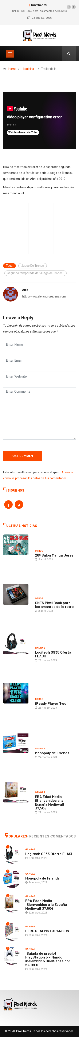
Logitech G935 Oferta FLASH (53, 654)
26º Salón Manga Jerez (54, 555)
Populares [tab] (16, 836)
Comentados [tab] (63, 836)
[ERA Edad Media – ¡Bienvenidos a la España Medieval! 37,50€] (17, 803)
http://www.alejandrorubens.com (44, 296)
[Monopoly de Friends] (17, 753)
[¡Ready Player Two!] (17, 704)
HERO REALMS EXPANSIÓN (47, 930)
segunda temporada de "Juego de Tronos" (35, 273)
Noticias (28, 68)
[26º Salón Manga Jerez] (17, 556)
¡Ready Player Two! (51, 703)
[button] (69, 7)
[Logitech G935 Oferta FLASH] (17, 655)
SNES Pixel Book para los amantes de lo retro (39, 11)
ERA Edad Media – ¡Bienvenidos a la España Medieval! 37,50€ (49, 802)
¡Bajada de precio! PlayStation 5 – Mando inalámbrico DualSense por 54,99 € (47, 959)
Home (12, 68)
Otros (39, 551)
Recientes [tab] (39, 836)
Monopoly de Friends (52, 752)
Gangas (40, 648)
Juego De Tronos (32, 265)
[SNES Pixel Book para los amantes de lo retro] (17, 605)
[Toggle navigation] (10, 53)
